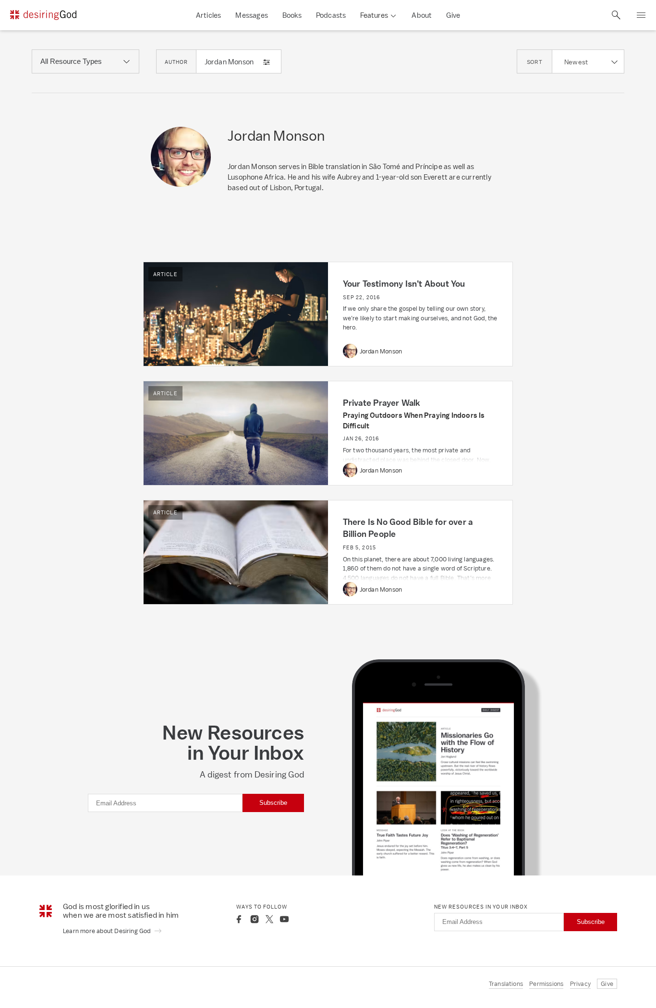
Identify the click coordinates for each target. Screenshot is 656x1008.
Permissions (546, 984)
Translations (506, 984)
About (422, 15)
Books (292, 15)
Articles (208, 15)
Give (453, 15)
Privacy (580, 984)
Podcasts (331, 15)
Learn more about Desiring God (107, 931)
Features (374, 15)
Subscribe (273, 802)
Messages (251, 15)
